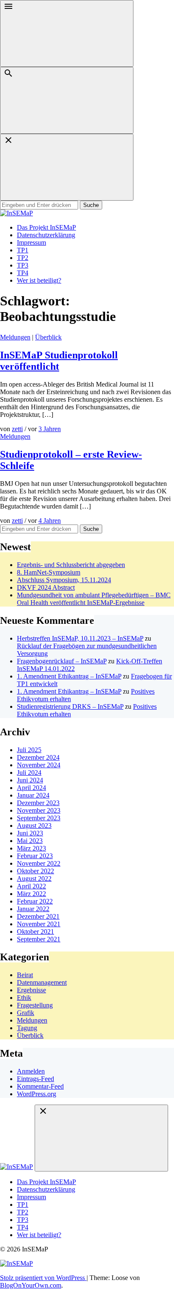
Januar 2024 (33, 795)
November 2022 (38, 863)
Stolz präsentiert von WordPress (43, 1277)
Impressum (31, 242)
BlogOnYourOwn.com (30, 1285)
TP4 (22, 272)
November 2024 (38, 765)
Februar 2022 (35, 901)
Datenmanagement (42, 982)
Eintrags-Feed (35, 1078)
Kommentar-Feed (40, 1086)
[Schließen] (66, 167)
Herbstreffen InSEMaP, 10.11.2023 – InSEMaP (80, 638)
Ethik (24, 997)
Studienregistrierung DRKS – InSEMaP (70, 706)
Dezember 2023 (38, 802)
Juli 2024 (29, 772)
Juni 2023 (30, 833)
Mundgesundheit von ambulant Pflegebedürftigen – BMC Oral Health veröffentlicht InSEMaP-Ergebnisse (94, 598)
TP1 (22, 250)
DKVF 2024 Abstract (46, 587)
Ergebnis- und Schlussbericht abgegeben (71, 564)
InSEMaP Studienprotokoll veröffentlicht (59, 361)
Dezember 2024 (38, 757)
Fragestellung (35, 1005)
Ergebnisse (31, 990)
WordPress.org (36, 1093)
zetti (17, 428)
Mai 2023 (30, 840)
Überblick (48, 337)
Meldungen (15, 337)
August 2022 (34, 878)
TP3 (22, 265)
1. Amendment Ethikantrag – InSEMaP (69, 676)
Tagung (27, 1027)
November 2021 (38, 924)
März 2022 (31, 893)
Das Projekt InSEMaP (46, 227)
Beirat (25, 974)
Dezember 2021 (38, 916)
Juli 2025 (29, 749)
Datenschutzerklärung (46, 235)
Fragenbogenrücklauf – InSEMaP (61, 661)
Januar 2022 (33, 908)
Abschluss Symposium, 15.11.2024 (64, 579)
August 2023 (34, 825)
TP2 (22, 257)
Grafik (25, 1012)
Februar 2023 (35, 855)
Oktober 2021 (35, 931)
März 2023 (31, 848)
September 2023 (38, 818)
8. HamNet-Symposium (48, 572)
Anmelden (31, 1071)
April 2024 (31, 787)
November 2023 (38, 810)
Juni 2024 (30, 780)
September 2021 (38, 939)
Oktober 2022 (35, 871)
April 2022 (31, 886)
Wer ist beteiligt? (39, 280)
